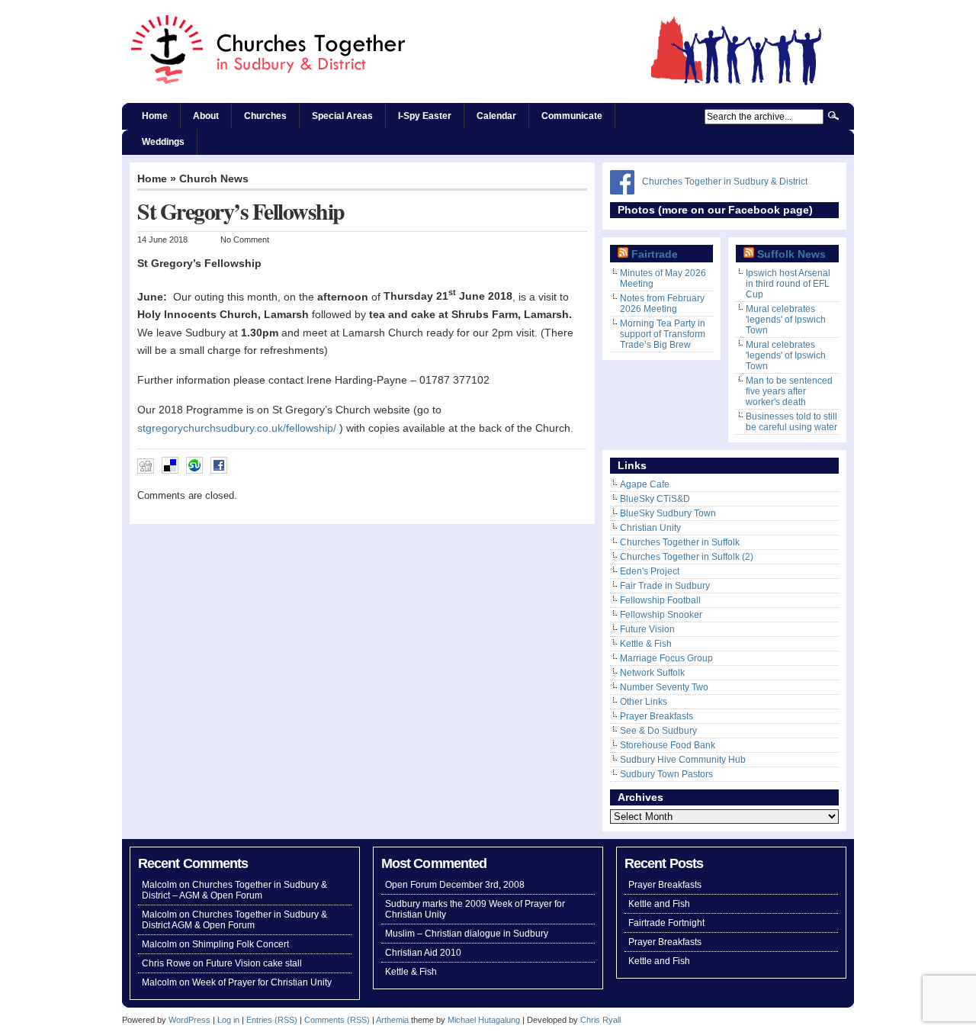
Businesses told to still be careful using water (791, 421)
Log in (228, 1019)
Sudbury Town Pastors (666, 774)
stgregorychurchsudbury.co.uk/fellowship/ (236, 428)
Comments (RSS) (337, 1019)
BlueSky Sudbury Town (668, 513)
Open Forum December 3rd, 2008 (455, 884)
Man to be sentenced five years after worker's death (789, 391)
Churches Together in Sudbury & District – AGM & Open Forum (234, 890)
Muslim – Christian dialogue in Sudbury (466, 933)
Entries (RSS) (271, 1019)
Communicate (571, 116)
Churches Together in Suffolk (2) (686, 556)
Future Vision (647, 629)
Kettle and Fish (659, 904)
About (206, 116)
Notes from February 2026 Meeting (662, 303)
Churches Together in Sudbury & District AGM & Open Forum (234, 920)
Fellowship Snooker (661, 614)
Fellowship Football (660, 600)
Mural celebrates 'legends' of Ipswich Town (786, 320)
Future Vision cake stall (254, 963)
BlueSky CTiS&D (655, 498)
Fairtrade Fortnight (666, 923)
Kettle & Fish (646, 643)
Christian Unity (650, 527)
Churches (265, 116)
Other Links (643, 701)
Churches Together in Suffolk (680, 542)
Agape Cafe (644, 484)
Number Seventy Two (664, 687)
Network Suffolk (652, 672)
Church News (214, 179)
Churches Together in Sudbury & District (724, 181)
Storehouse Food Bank (667, 745)
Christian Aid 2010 (423, 952)
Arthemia (392, 1019)
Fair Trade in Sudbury (665, 585)
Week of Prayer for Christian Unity (262, 982)
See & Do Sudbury (658, 730)
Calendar (496, 116)
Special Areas (342, 116)
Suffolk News (791, 254)
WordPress (189, 1019)
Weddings (163, 142)
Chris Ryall (600, 1019)
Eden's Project (649, 571)
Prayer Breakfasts (656, 716)
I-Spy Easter (424, 116)
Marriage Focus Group (666, 658)
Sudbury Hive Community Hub (683, 759)
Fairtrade (654, 254)
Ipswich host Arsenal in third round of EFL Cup (788, 284)
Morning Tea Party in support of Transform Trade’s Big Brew (662, 334)
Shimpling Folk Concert (240, 944)
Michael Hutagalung (484, 1019)
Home (155, 116)
